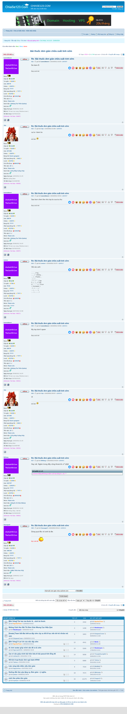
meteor (43, 263)
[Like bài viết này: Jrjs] (69, 135)
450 (10, 151)
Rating (93, 34)
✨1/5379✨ (11, 86)
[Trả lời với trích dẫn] (119, 68)
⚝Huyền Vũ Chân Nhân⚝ (18, 503)
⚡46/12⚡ (19, 158)
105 (10, 550)
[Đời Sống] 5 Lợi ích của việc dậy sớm (23, 642)
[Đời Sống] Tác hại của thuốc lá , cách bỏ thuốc (27, 621)
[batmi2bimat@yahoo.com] (5, 519)
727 (10, 483)
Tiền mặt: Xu (15, 40)
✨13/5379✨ (12, 485)
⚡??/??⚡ (19, 91)
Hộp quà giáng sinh (33, 40)
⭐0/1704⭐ (11, 93)
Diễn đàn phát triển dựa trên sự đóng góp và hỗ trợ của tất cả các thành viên (63, 702)
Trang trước (7, 601)
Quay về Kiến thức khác (11, 610)
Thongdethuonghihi (100, 654)
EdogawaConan (18, 638)
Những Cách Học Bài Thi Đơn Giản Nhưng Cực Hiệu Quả (30, 627)
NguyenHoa (16, 668)
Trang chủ (9, 31)
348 (8, 550)
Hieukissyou (17, 629)
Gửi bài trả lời (6, 54)
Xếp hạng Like (102, 34)
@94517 (61, 263)
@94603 (61, 460)
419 (8, 483)
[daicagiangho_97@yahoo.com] (5, 317)
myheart (15, 680)
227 (8, 151)
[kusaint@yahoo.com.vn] (5, 584)
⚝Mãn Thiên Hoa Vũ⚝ (17, 570)
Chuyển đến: (72, 610)
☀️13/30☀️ (12, 480)
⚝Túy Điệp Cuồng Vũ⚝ (17, 171)
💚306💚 (11, 281)
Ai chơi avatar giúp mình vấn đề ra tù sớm (25, 648)
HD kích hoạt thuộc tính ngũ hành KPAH (24, 660)
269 (8, 83)
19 (9, 286)
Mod (17, 46)
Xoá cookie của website (90, 690)
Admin (25, 46)
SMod (21, 46)
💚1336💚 (12, 146)
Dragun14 (97, 678)
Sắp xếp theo (71, 600)
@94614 (63, 528)
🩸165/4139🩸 (17, 495)
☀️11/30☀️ (12, 81)
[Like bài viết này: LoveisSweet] (69, 68)
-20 (10, 166)
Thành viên (11, 101)
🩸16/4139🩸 (17, 563)
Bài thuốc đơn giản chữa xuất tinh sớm (51, 51)
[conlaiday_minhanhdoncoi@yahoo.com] (5, 187)
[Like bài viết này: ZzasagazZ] (69, 534)
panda (15, 674)
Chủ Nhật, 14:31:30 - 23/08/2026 (50, 40)
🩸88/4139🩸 (17, 163)
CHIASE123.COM (40, 5)
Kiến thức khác (31, 31)
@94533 (59, 393)
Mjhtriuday (98, 672)
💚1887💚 (12, 545)
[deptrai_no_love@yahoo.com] (5, 120)
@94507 (64, 196)
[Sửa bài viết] (98, 68)
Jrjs (42, 128)
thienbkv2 (97, 666)
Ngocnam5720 (17, 650)
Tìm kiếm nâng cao (117, 9)
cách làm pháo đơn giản (18, 678)
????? (11, 88)
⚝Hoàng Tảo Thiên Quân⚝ (18, 103)
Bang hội (7, 40)
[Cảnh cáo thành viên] (109, 68)
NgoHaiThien (17, 623)
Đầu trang (122, 122)
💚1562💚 (12, 78)
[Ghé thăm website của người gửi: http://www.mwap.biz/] (8, 584)
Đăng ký (111, 34)
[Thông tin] (112, 68)
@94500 (59, 128)
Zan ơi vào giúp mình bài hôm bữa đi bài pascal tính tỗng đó (32, 654)
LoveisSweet (45, 61)
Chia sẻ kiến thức (19, 31)
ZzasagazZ (44, 528)
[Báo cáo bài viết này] (105, 68)
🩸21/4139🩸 (17, 96)
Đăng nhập (120, 34)
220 (10, 565)
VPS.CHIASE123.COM (66, 704)
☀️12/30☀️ (12, 548)
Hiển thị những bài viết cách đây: (45, 600)
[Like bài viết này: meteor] (69, 270)
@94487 (64, 61)
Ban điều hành (77, 690)
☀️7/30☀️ (12, 283)
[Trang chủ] (17, 6)
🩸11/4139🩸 (16, 298)
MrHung (43, 460)
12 (10, 498)
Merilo (96, 642)
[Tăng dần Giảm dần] (89, 600)
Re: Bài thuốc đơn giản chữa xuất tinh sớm (52, 59)
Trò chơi (23, 40)
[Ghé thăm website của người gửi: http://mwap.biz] (8, 120)
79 (10, 83)
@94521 (64, 326)
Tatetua (15, 662)
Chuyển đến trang (114, 54)
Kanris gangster (14, 156)
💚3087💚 (12, 478)
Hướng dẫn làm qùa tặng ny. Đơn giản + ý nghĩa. (27, 672)
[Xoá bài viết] (103, 68)
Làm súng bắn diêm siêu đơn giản (22, 666)
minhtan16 (16, 656)
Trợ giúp (85, 34)
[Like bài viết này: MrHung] (69, 467)
